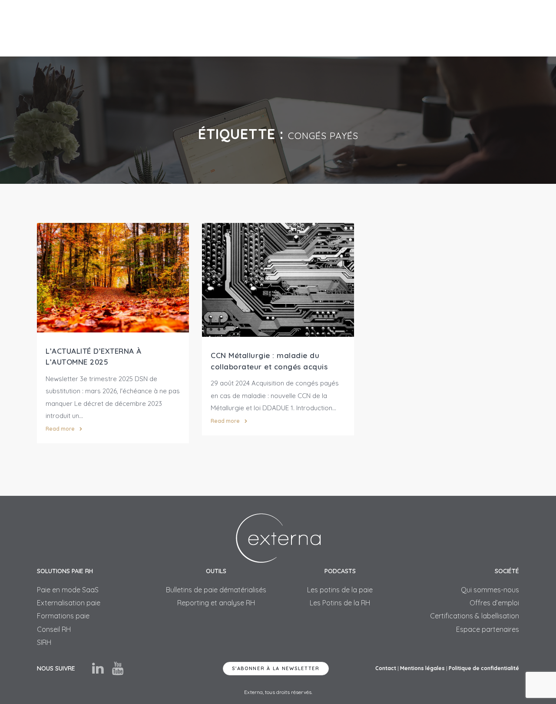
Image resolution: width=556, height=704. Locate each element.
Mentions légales (422, 668)
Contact (485, 28)
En (515, 28)
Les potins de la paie (340, 589)
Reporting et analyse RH (216, 602)
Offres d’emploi (494, 602)
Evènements (365, 28)
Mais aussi (283, 28)
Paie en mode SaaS (68, 589)
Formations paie (63, 615)
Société (413, 28)
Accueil (178, 28)
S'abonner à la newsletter (276, 668)
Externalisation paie (68, 602)
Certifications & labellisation (474, 615)
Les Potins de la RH (340, 602)
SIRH (323, 28)
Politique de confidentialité (484, 668)
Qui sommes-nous (490, 589)
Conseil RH (54, 629)
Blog (450, 28)
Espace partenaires (487, 629)
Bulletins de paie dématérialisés (216, 589)
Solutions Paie (226, 28)
